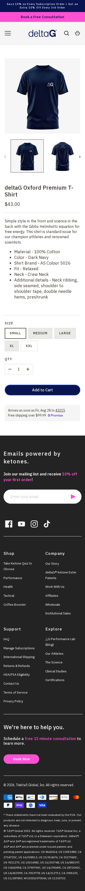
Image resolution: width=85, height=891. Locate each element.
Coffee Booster (15, 604)
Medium (40, 333)
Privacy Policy (13, 701)
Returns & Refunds (17, 666)
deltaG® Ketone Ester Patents (60, 575)
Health (8, 586)
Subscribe (73, 497)
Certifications (54, 680)
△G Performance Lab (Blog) (60, 642)
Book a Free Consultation (42, 17)
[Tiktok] (47, 524)
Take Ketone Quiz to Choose (18, 566)
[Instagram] (34, 524)
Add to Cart (42, 390)
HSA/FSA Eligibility (17, 674)
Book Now (21, 759)
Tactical (9, 595)
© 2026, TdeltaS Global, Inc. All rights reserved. (39, 785)
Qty (8, 359)
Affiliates (51, 595)
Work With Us (54, 586)
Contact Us (11, 683)
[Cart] (77, 33)
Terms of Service (16, 692)
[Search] (66, 33)
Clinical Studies (56, 671)
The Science (54, 662)
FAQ (6, 639)
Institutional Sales (58, 613)
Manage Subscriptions (19, 648)
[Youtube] (21, 524)
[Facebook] (9, 524)
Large (65, 333)
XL (12, 346)
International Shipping (19, 657)
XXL (29, 346)
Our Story (52, 563)
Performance (13, 578)
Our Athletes (54, 653)
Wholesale (52, 604)
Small (15, 333)
